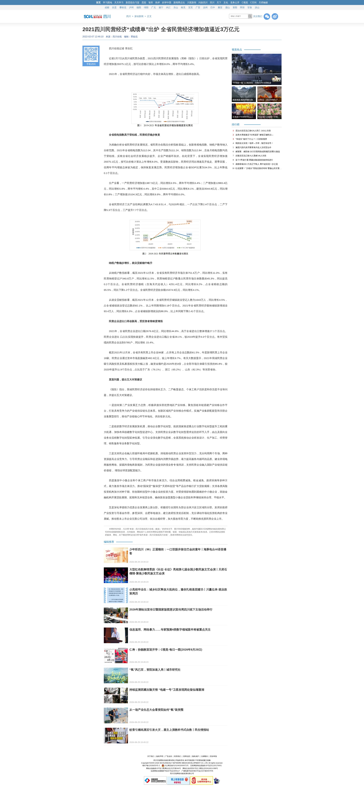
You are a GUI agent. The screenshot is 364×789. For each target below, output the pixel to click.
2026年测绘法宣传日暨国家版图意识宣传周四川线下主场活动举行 (170, 609)
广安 (198, 7)
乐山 (175, 7)
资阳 (235, 7)
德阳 (138, 7)
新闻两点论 (179, 2)
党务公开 (234, 2)
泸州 (131, 7)
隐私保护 (195, 756)
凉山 (257, 7)
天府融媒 (263, 2)
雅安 (220, 7)
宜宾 (190, 7)
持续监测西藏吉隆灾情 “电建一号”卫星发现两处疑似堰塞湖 (166, 689)
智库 (150, 2)
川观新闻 (191, 2)
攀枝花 (122, 7)
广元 (153, 7)
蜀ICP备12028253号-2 (151, 766)
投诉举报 (213, 756)
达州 (205, 7)
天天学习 (118, 2)
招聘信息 (186, 756)
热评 (157, 2)
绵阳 (146, 7)
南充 (183, 7)
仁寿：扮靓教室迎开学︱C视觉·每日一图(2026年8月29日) (165, 649)
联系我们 (177, 756)
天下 (219, 2)
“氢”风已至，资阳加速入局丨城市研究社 (155, 669)
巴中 (212, 7)
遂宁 (161, 7)
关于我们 (150, 756)
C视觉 (245, 2)
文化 (226, 2)
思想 (144, 2)
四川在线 (117, 36)
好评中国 (166, 2)
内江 (168, 7)
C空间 (253, 2)
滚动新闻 (138, 16)
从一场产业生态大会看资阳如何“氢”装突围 (156, 709)
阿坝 (242, 7)
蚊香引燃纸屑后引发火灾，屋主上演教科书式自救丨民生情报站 (169, 729)
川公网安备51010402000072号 (176, 766)
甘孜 (249, 7)
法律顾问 (204, 756)
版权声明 (159, 756)
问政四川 (203, 2)
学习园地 (107, 2)
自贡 (114, 7)
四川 (212, 2)
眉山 (227, 7)
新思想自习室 (132, 2)
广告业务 (168, 756)
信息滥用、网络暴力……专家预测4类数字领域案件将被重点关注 (170, 629)
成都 (107, 7)
